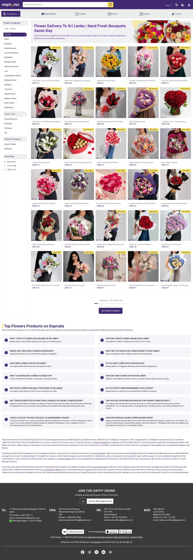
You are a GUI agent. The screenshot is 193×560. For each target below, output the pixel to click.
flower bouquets (101, 442)
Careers (133, 537)
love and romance (100, 467)
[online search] (110, 4)
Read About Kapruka (96, 537)
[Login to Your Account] (189, 6)
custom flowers (64, 459)
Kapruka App (100, 532)
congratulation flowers (52, 470)
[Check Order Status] (182, 6)
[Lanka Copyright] (61, 542)
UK (124, 542)
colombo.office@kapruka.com (27, 518)
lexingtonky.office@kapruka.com (77, 520)
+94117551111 (26, 515)
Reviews (109, 537)
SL (118, 542)
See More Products (110, 310)
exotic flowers (100, 453)
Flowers (142, 341)
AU (120, 542)
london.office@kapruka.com (121, 520)
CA (131, 542)
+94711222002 (35, 521)
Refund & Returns (121, 537)
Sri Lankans (96, 542)
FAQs (140, 537)
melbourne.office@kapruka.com (172, 520)
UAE (127, 542)
